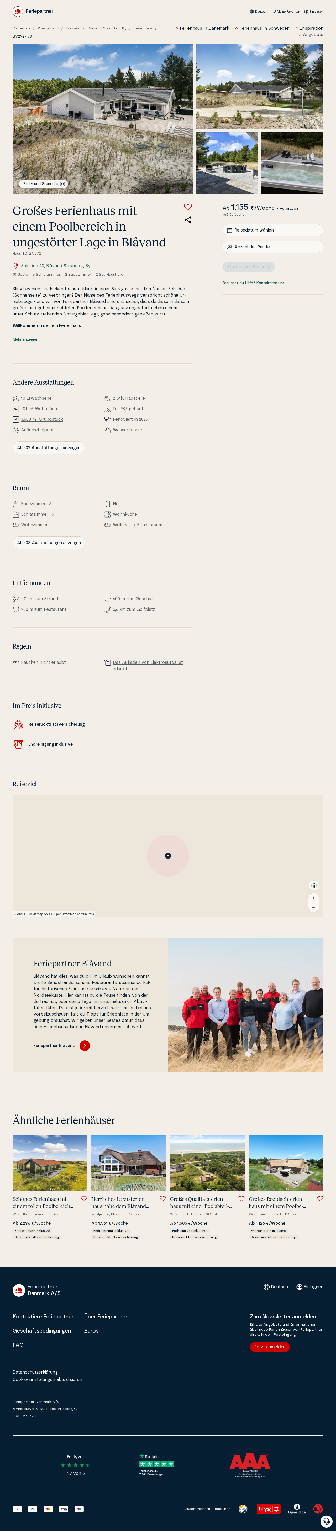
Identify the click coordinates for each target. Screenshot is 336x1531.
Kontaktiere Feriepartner (43, 1316)
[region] (168, 856)
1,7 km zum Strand (39, 599)
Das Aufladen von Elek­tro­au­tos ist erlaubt (148, 665)
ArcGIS (22, 914)
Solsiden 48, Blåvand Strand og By (56, 266)
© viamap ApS (39, 914)
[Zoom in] (313, 898)
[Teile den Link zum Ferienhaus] (188, 219)
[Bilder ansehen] (103, 119)
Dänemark (22, 28)
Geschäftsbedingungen (42, 1331)
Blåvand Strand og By (107, 28)
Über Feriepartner (105, 1316)
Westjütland (48, 28)
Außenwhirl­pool (37, 430)
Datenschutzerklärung (35, 1372)
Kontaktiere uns (270, 283)
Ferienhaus (143, 28)
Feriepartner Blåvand (54, 1046)
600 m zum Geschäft (134, 599)
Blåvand (73, 28)
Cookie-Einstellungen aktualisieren (47, 1379)
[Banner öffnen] (326, 1521)
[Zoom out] (313, 907)
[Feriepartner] (33, 11)
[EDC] (243, 1509)
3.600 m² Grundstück (42, 419)
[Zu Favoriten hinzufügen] (188, 207)
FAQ (18, 1345)
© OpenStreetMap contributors (72, 914)
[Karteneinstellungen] (314, 885)
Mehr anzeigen (25, 339)
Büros (91, 1331)
